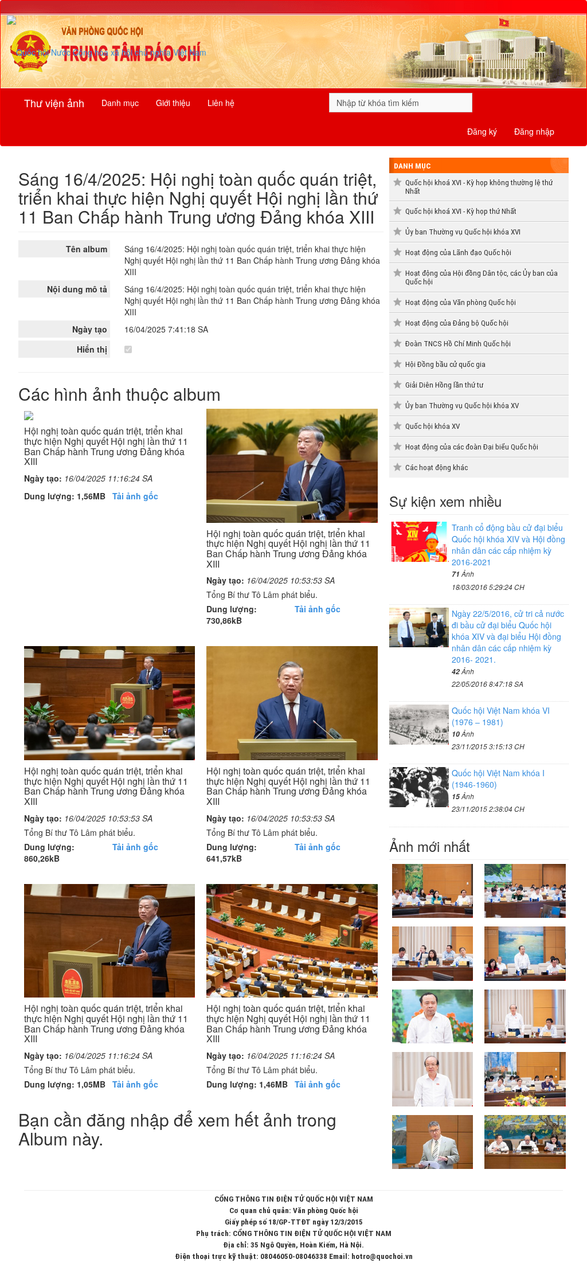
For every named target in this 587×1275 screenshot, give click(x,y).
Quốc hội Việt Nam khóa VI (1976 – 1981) (501, 716)
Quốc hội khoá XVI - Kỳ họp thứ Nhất (460, 211)
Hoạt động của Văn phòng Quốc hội (460, 302)
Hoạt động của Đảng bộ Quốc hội (456, 323)
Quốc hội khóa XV (432, 426)
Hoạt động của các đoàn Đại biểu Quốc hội (471, 447)
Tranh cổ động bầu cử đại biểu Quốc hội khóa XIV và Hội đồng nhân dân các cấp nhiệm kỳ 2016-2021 (508, 545)
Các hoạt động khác (436, 467)
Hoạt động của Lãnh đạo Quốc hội (458, 252)
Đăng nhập (534, 131)
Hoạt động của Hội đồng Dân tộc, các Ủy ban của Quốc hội (481, 277)
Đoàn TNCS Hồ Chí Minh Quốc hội (458, 343)
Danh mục (120, 102)
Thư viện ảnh (54, 102)
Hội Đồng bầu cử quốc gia (445, 364)
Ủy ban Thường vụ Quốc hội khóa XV (462, 405)
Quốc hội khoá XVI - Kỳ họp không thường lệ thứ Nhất (479, 186)
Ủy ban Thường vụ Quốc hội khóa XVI (463, 232)
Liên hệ (221, 102)
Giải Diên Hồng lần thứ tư (444, 385)
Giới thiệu (173, 102)
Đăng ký (482, 131)
